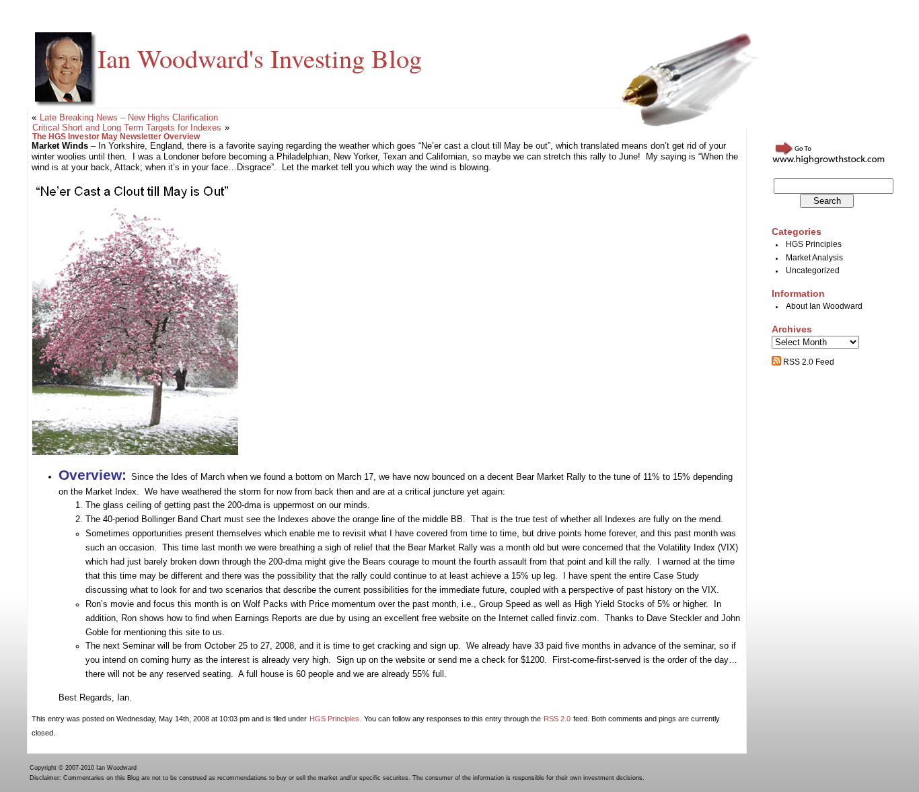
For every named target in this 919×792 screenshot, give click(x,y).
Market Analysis (814, 258)
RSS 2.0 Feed (807, 362)
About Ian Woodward (824, 306)
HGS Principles (334, 719)
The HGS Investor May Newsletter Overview (116, 137)
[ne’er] (135, 452)
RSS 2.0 (557, 719)
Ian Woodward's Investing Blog (260, 57)
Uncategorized (813, 270)
